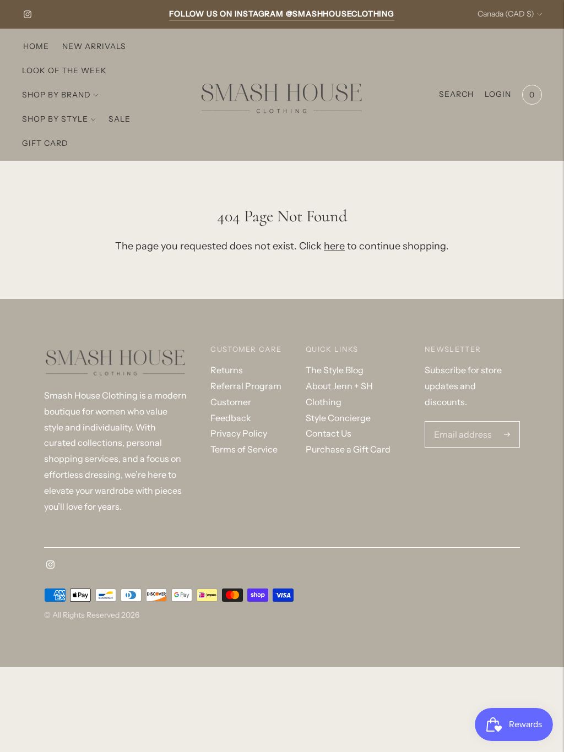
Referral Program (245, 385)
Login (498, 94)
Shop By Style (55, 119)
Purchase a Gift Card (348, 449)
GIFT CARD (45, 143)
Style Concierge (338, 417)
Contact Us (328, 433)
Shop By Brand (56, 95)
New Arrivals (94, 46)
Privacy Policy (238, 433)
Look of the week (64, 70)
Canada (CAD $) (506, 14)
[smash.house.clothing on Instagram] (27, 14)
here (334, 246)
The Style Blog (335, 369)
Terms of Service (244, 449)
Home (36, 46)
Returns (226, 369)
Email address (460, 422)
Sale (120, 119)
